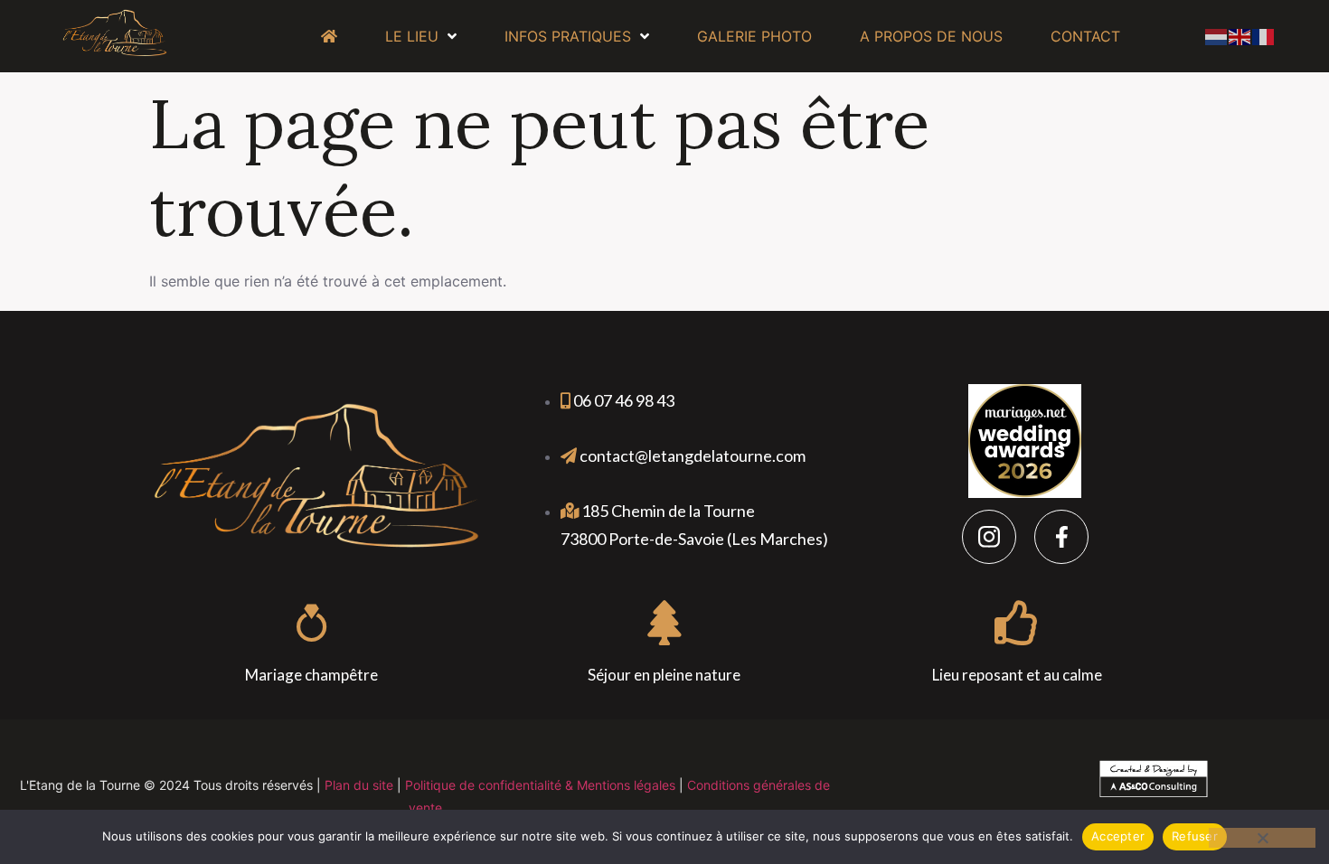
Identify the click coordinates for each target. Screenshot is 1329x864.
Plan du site (359, 785)
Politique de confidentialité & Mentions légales (540, 785)
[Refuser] (1262, 838)
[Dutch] (1217, 35)
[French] (1264, 35)
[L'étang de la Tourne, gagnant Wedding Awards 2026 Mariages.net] (1024, 493)
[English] (1240, 35)
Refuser (1195, 836)
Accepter (1118, 836)
